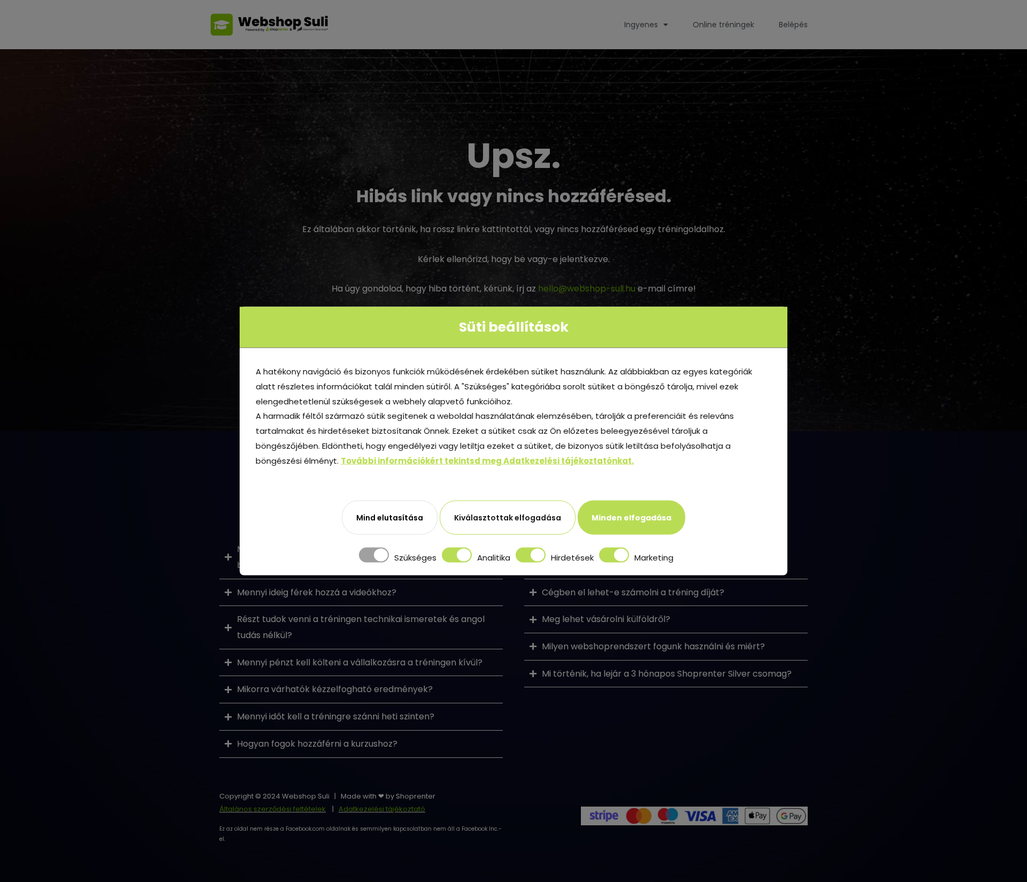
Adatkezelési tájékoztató (382, 809)
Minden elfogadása (631, 517)
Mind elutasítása (389, 517)
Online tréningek (723, 24)
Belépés (793, 24)
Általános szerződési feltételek (272, 809)
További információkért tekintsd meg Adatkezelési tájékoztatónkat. (487, 460)
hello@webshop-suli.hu (586, 288)
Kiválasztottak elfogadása (507, 517)
